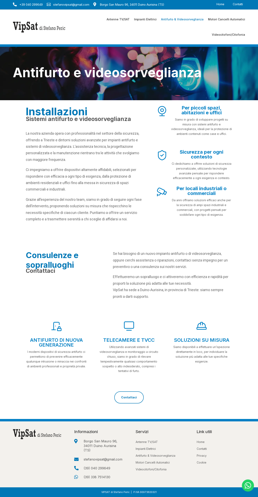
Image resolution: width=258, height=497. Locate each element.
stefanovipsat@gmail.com (71, 4)
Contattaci (129, 397)
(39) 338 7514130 (97, 477)
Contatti (238, 4)
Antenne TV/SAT (118, 19)
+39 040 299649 (31, 4)
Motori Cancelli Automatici (226, 19)
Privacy (202, 455)
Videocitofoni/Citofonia (228, 34)
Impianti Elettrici (145, 19)
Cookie (201, 462)
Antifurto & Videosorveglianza (182, 19)
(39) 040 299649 (97, 468)
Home (220, 4)
